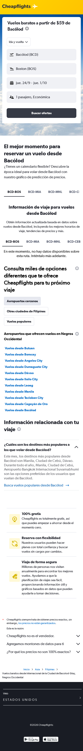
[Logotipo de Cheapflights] (16, 7)
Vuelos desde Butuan (20, 348)
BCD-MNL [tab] (55, 192)
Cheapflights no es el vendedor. (30, 636)
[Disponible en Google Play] (32, 740)
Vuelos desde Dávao (19, 373)
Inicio (26, 669)
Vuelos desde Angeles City (23, 360)
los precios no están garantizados (36, 623)
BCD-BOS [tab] (14, 192)
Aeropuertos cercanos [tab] (22, 301)
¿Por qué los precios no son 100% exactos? (39, 652)
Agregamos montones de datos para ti (35, 644)
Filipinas (49, 669)
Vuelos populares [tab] (19, 321)
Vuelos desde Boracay (20, 354)
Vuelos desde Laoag (19, 385)
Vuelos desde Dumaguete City (26, 367)
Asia (37, 669)
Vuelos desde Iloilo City (21, 379)
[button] (27, 29)
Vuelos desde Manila (19, 391)
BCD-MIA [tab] (34, 192)
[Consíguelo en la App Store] (51, 740)
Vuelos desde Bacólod (20, 410)
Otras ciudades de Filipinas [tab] (26, 311)
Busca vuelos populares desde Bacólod (33, 485)
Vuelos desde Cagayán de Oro (26, 404)
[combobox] (19, 41)
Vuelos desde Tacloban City (24, 398)
